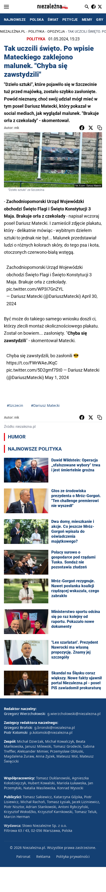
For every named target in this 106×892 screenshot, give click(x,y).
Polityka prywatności (73, 856)
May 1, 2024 (57, 377)
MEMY (87, 20)
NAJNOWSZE (15, 20)
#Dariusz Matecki (45, 405)
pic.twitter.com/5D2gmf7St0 (34, 370)
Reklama (43, 856)
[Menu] (6, 6)
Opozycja (56, 31)
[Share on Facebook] (81, 127)
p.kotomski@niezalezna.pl (51, 732)
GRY (99, 20)
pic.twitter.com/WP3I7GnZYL (35, 289)
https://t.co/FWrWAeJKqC (31, 362)
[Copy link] (99, 127)
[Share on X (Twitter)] (90, 127)
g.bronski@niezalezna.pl (54, 727)
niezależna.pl (12, 31)
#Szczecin (15, 405)
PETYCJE (70, 20)
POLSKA (37, 20)
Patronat (23, 856)
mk (16, 128)
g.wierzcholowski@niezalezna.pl (74, 713)
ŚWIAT (53, 20)
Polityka (36, 31)
